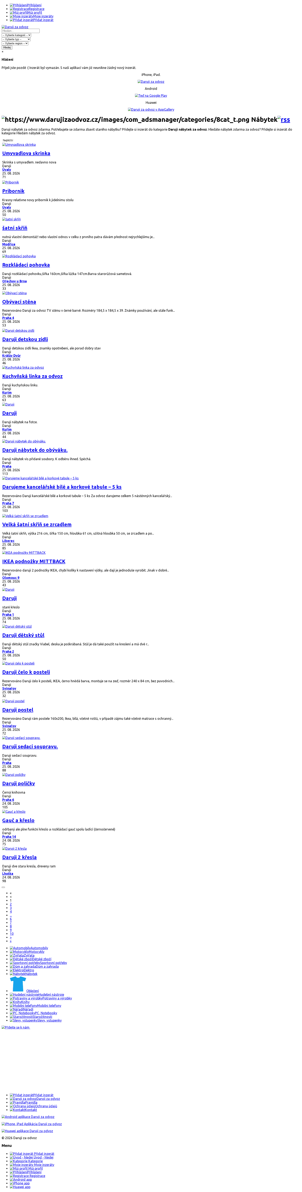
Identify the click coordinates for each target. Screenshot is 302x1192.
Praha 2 (8, 651)
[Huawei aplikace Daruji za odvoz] (27, 1131)
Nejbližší (8, 140)
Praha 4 (8, 318)
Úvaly (6, 169)
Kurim (7, 392)
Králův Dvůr (11, 355)
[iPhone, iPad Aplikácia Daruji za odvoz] (32, 1124)
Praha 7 (8, 503)
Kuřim (7, 429)
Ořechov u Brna (14, 281)
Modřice (8, 244)
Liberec (8, 541)
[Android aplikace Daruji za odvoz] (28, 1117)
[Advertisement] (125, 1061)
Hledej (7, 47)
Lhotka (7, 873)
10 (12, 933)
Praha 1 (8, 614)
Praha (6, 466)
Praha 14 (9, 836)
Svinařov (9, 688)
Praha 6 (8, 800)
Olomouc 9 (10, 577)
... (11, 915)
